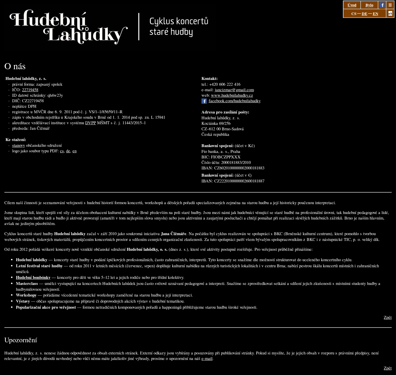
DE (364, 14)
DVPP (90, 122)
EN (375, 14)
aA (390, 13)
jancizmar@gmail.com (234, 89)
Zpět (388, 317)
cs (62, 150)
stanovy (18, 145)
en (74, 150)
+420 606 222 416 (224, 84)
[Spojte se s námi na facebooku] (382, 6)
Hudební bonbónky (33, 277)
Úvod (352, 5)
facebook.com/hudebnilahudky (235, 100)
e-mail (206, 358)
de (68, 150)
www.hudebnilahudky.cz (232, 95)
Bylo (369, 5)
